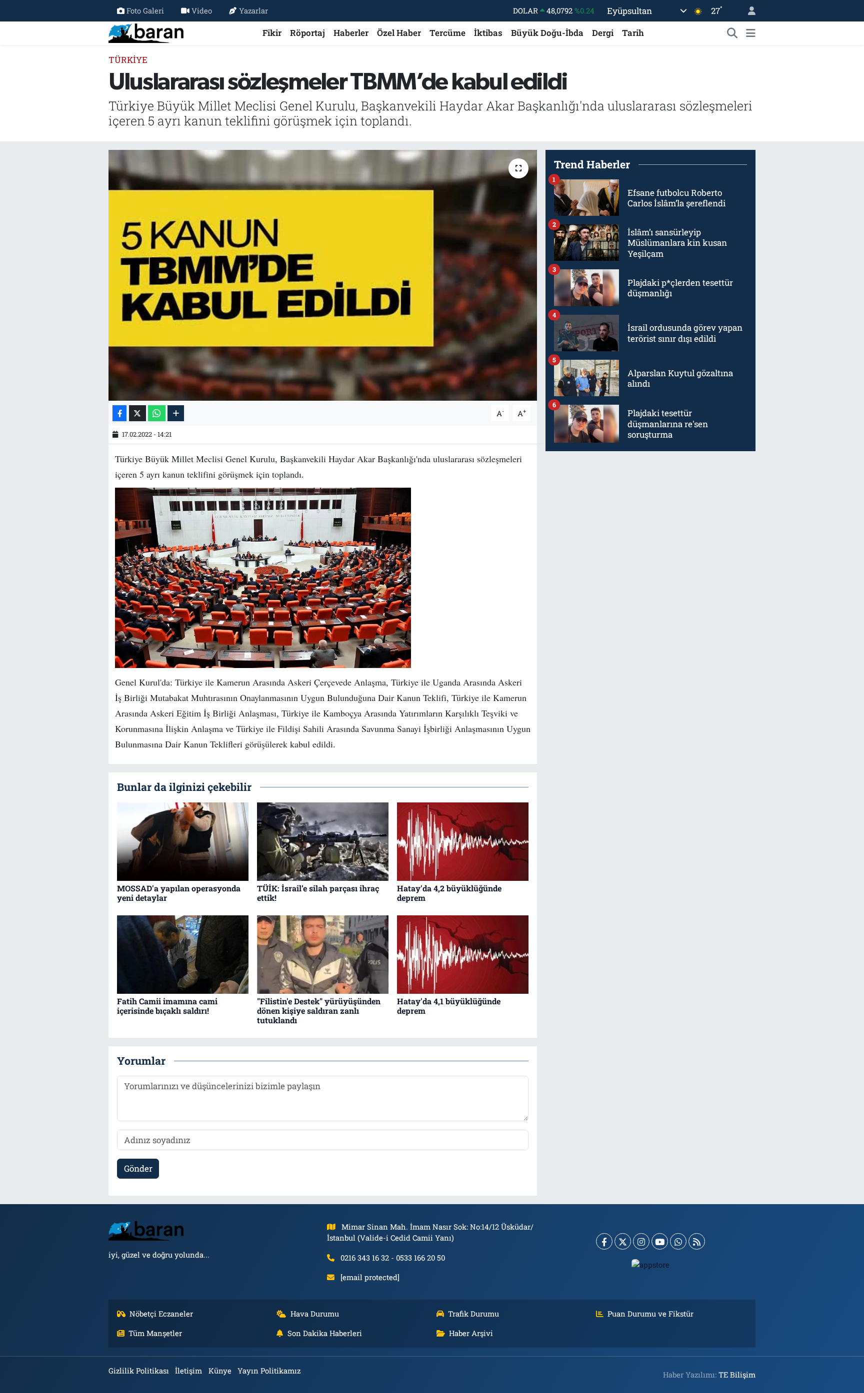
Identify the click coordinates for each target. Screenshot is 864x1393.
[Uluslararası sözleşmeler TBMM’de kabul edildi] (322, 275)
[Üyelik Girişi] (748, 10)
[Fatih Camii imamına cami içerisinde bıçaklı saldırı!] (182, 953)
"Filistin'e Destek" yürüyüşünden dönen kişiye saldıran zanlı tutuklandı (318, 1010)
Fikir (272, 32)
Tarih (633, 32)
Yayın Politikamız (269, 1371)
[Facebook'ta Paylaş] (119, 413)
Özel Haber (399, 32)
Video (202, 10)
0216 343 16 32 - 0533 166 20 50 (392, 1258)
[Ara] (732, 32)
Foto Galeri (145, 10)
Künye (220, 1371)
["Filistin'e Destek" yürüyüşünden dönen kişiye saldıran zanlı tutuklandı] (322, 953)
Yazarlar (253, 10)
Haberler (351, 32)
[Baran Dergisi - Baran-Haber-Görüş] (146, 31)
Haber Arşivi (471, 1333)
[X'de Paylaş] (137, 413)
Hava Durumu (314, 1314)
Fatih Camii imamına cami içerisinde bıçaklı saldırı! (167, 1006)
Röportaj (307, 32)
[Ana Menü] (751, 32)
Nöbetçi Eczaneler (161, 1314)
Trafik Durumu (473, 1314)
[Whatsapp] (678, 1241)
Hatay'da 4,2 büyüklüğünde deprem (449, 893)
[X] (622, 1241)
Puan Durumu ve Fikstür (651, 1314)
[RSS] (696, 1241)
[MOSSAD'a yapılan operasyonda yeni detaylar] (182, 840)
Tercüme (448, 32)
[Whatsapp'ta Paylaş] (157, 413)
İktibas (488, 32)
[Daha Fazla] (176, 413)
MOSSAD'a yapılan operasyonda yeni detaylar (178, 893)
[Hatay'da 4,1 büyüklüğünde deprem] (462, 953)
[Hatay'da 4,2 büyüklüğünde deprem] (462, 840)
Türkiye (128, 59)
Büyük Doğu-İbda (547, 32)
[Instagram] (641, 1241)
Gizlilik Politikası (138, 1371)
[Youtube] (660, 1241)
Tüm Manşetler (155, 1333)
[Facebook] (604, 1241)
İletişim (188, 1371)
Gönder (138, 1168)
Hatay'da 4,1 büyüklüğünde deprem (448, 1006)
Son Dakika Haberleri (325, 1333)
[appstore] (651, 1264)
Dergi (603, 32)
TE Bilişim (737, 1375)
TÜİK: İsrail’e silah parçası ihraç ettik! (318, 893)
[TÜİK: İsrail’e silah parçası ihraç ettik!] (322, 840)
